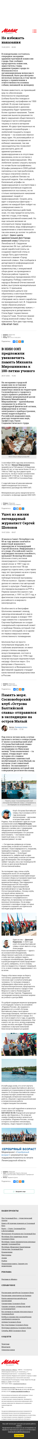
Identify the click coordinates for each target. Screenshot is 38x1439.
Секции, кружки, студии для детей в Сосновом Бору (16, 1307)
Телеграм (5, 1344)
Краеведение (7, 1252)
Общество (12, 334)
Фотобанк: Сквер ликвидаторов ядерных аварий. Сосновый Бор (18, 1243)
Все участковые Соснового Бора (15, 1325)
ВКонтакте (6, 1347)
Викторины (6, 1255)
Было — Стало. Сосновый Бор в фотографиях (14, 1229)
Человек (9, 685)
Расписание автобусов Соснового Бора (18, 1293)
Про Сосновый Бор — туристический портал (17, 1219)
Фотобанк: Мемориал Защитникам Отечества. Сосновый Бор (16, 1248)
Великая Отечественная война (15, 1173)
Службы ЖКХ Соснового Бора (14, 1331)
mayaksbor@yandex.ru (19, 1383)
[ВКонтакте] (14, 341)
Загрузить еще (21, 1191)
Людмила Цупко (21, 727)
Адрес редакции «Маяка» (9, 1370)
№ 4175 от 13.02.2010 (14, 337)
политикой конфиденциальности (19, 1432)
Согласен (19, 1435)
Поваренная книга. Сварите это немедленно (15, 1265)
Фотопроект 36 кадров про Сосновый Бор (19, 1234)
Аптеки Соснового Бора (11, 1322)
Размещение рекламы (9, 1387)
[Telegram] (17, 341)
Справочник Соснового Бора (13, 1304)
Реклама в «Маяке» (9, 1279)
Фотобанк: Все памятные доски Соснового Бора (15, 1238)
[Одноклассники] (19, 341)
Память (8, 336)
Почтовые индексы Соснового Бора (16, 1328)
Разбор (4, 1261)
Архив (4, 1258)
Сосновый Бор (10, 504)
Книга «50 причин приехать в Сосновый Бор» (18, 1224)
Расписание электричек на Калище (16, 1295)
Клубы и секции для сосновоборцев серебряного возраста (16, 1318)
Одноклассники (8, 1350)
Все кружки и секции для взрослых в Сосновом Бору (17, 1313)
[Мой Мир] (22, 341)
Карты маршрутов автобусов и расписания (14, 1299)
